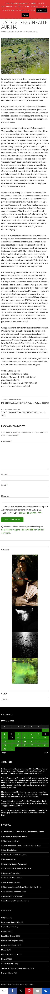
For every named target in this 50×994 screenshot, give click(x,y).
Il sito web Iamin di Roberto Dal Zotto (16, 868)
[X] (21, 991)
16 (5, 741)
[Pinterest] (29, 991)
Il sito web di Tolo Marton (11, 878)
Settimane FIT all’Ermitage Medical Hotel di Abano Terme (23, 772)
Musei (3, 950)
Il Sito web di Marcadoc (10, 873)
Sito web (5, 496)
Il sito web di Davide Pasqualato (14, 864)
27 (32, 745)
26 (25, 745)
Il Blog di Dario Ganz (9, 850)
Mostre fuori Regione (9, 940)
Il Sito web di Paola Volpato (12, 896)
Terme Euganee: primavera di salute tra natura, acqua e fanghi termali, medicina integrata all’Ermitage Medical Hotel (24, 785)
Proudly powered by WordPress (23, 984)
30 (5, 749)
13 (32, 738)
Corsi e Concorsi (7, 927)
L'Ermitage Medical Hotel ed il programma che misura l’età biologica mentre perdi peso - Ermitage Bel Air (24, 793)
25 (18, 745)
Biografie (4, 917)
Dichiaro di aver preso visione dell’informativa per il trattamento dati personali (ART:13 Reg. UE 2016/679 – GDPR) (25, 509)
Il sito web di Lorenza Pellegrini (13, 855)
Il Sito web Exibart (8, 859)
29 (45, 745)
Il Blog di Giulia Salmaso (10, 882)
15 (45, 738)
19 (25, 741)
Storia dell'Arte (7, 973)
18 (18, 741)
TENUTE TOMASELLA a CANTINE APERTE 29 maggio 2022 (23, 412)
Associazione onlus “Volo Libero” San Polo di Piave (21, 845)
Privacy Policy (6, 984)
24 (12, 745)
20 (32, 741)
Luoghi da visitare (8, 936)
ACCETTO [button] (42, 10)
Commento (6, 441)
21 (38, 741)
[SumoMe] (46, 991)
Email (4, 485)
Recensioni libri (7, 964)
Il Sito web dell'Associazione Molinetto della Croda (21, 887)
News (3, 959)
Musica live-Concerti (9, 954)
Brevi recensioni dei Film (10, 922)
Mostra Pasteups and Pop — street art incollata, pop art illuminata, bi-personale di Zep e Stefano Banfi (24, 812)
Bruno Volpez (6, 810)
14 (38, 738)
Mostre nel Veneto (8, 945)
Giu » (46, 752)
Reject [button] (25, 15)
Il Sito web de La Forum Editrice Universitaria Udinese (22, 832)
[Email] (37, 991)
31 (12, 749)
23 (5, 745)
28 (38, 745)
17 (12, 741)
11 (18, 738)
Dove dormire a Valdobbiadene (13, 891)
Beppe (17, 32)
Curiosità (5, 931)
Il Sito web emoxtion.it (10, 841)
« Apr (4, 752)
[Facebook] (12, 991)
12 (25, 738)
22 (45, 741)
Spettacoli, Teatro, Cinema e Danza (15, 968)
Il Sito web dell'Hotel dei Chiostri (14, 836)
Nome (4, 474)
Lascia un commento (28, 32)
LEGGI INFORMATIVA (30, 513)
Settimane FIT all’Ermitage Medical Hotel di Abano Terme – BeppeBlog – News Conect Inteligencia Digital (24, 770)
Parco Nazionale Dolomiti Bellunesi (15, 901)
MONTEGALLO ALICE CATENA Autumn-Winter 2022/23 (25, 401)
